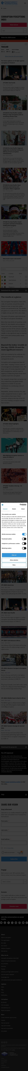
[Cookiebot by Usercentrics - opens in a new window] (20, 505)
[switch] (24, 539)
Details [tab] (14, 509)
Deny (14, 565)
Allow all (14, 555)
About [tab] (23, 509)
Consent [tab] (5, 509)
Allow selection (14, 560)
